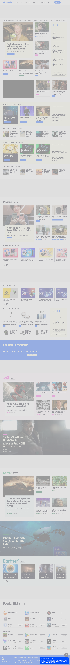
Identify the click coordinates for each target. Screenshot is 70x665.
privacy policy (55, 661)
